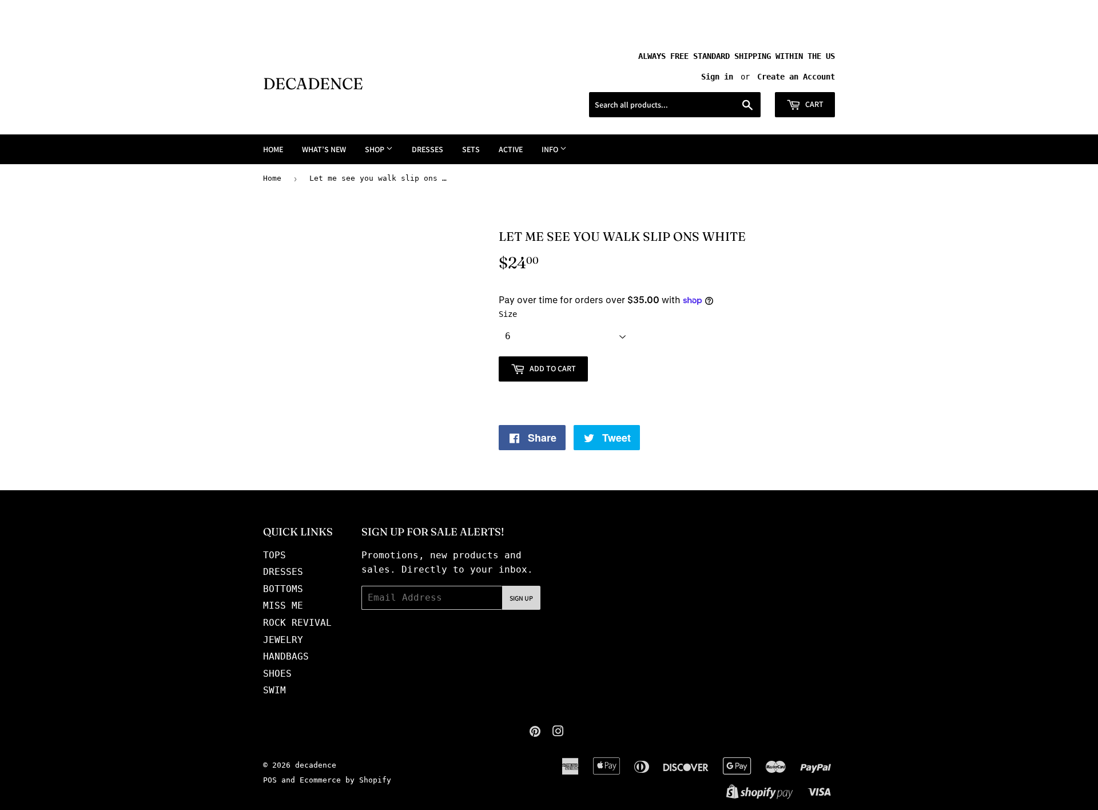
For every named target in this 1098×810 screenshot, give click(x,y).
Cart (813, 104)
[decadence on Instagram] (558, 732)
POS (270, 780)
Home (272, 178)
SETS (471, 149)
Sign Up (521, 598)
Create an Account (796, 76)
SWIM (274, 690)
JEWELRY (283, 639)
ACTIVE (511, 149)
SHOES (277, 673)
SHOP (375, 149)
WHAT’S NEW (324, 149)
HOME (273, 149)
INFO (551, 149)
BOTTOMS (283, 588)
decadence (313, 83)
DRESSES (427, 149)
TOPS (274, 555)
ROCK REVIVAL (297, 622)
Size (508, 314)
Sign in (717, 76)
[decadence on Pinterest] (535, 732)
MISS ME (283, 605)
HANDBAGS (286, 656)
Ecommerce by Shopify (345, 780)
